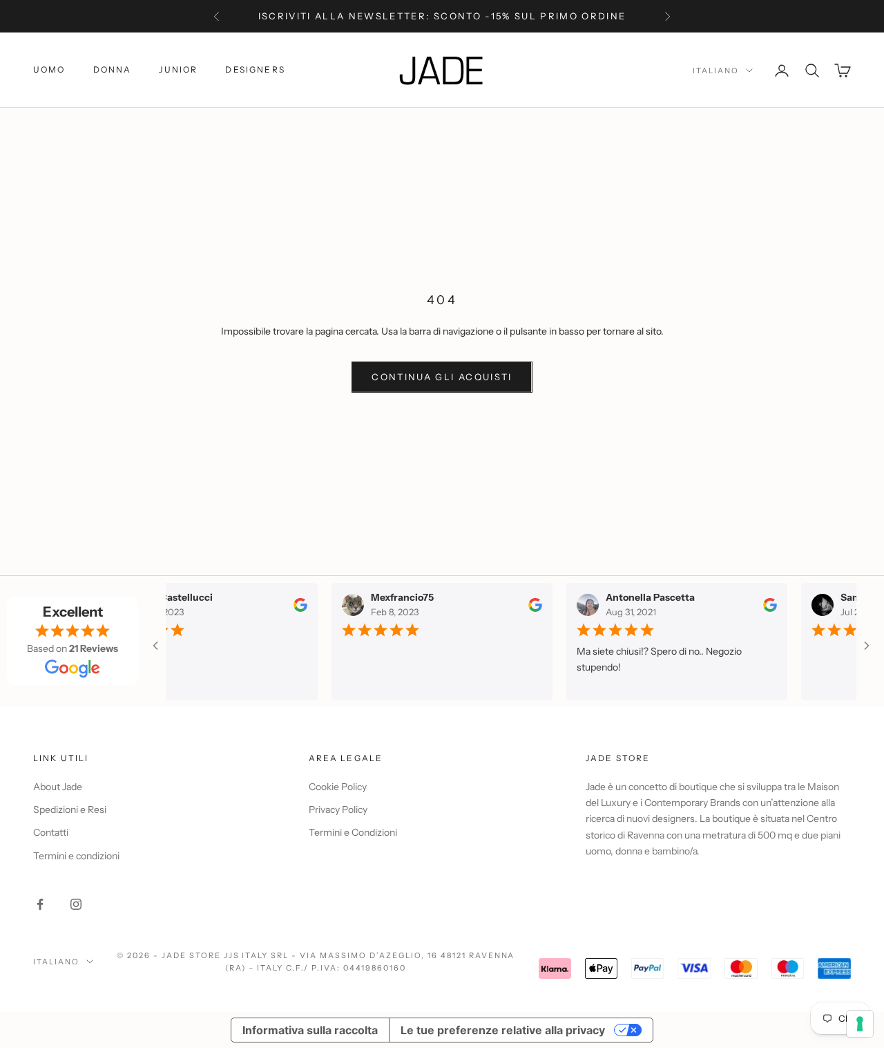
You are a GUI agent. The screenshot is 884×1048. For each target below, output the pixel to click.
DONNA (112, 69)
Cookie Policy (338, 786)
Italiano (716, 70)
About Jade (57, 786)
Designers (255, 69)
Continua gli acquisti (442, 376)
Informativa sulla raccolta (310, 1030)
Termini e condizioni (76, 856)
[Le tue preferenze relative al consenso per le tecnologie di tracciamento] (860, 1024)
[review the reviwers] (293, 604)
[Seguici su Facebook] (40, 904)
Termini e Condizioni (353, 832)
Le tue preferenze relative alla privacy (503, 1030)
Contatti (50, 832)
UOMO (49, 69)
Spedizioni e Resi (69, 809)
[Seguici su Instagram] (76, 904)
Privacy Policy (338, 809)
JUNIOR (178, 69)
